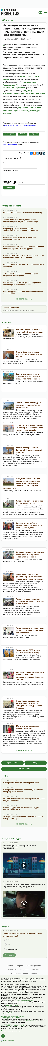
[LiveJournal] (44, 153)
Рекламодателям (33, 966)
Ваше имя (6, 163)
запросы (34, 134)
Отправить (9, 188)
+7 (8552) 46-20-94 (21, 1000)
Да (9, 940)
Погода (35, 763)
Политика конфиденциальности (11, 1031)
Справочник (19, 973)
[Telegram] (37, 153)
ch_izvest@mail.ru (12, 1005)
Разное (34, 973)
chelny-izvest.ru (30, 1021)
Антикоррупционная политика (11, 1017)
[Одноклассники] (34, 153)
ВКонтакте (9, 125)
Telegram (18, 125)
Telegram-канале (10, 144)
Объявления (24, 769)
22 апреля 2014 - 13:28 (16, 39)
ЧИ (4, 39)
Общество (7, 20)
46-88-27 (30, 1000)
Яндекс (23, 134)
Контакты (36, 969)
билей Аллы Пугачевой (14, 88)
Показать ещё (22, 299)
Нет (9, 944)
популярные (10, 134)
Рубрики (20, 966)
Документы (12, 969)
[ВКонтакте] (31, 153)
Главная (10, 966)
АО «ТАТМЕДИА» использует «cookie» (13, 1025)
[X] (40, 153)
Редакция (24, 969)
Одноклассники (29, 125)
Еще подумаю (13, 949)
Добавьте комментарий (10, 170)
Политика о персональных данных (12, 1016)
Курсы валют (12, 763)
